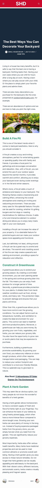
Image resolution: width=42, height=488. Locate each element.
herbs (22, 415)
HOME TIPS (21, 54)
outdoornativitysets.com (24, 98)
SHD (21, 4)
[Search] (38, 3)
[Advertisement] (21, 21)
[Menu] (3, 4)
